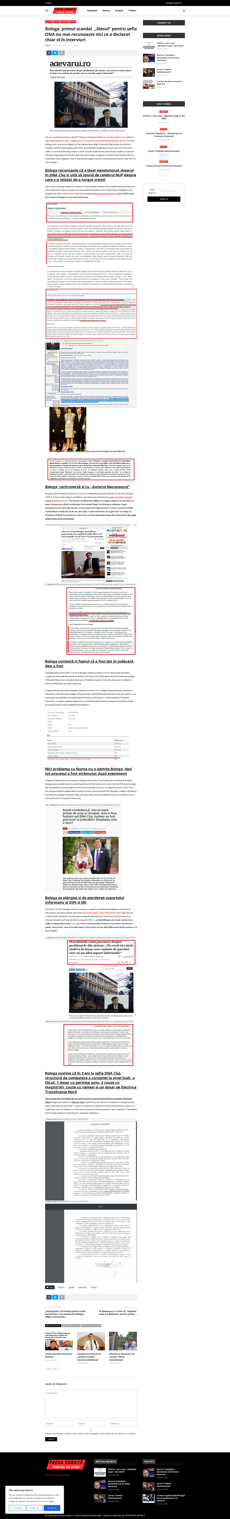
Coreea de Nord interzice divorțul (169, 82)
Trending (163, 112)
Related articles (53, 1325)
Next (55, 1369)
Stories (106, 10)
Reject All (35, 1508)
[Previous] (145, 93)
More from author (71, 1325)
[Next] (149, 93)
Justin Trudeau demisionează (164, 70)
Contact (48, 3)
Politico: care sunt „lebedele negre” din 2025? (170, 44)
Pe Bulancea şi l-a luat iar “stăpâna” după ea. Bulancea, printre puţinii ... (118, 1312)
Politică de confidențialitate (57, 1475)
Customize (17, 1508)
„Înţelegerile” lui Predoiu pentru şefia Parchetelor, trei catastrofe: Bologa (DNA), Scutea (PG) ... (65, 1314)
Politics (132, 10)
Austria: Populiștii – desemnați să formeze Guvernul (168, 58)
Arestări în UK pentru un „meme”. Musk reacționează (122, 1356)
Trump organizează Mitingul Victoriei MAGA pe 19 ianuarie (171, 1498)
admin (48, 45)
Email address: (152, 191)
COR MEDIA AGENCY (135, 1515)
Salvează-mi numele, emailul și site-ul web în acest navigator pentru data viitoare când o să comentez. (90, 1433)
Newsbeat (92, 10)
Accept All (52, 1508)
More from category (91, 1325)
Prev (49, 1369)
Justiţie (56, 22)
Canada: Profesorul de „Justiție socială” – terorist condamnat (89, 1356)
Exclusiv (119, 10)
